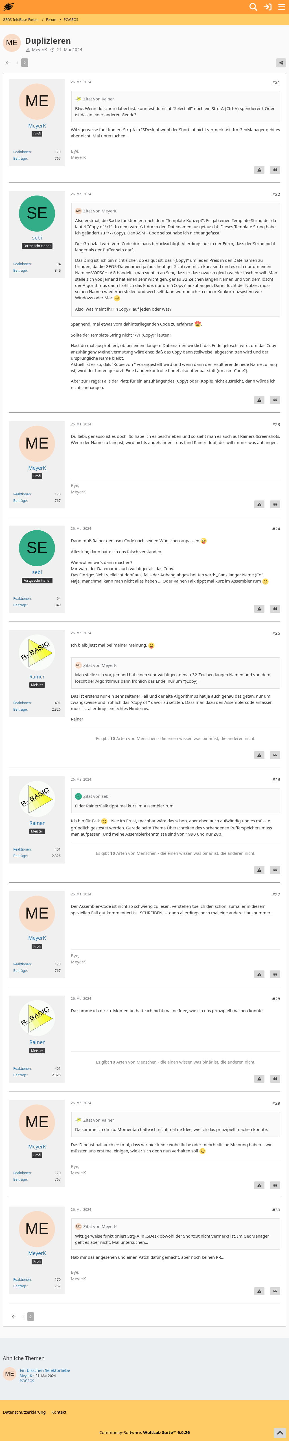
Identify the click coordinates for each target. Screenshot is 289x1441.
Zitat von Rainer (98, 99)
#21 (276, 82)
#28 (276, 998)
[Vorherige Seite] (8, 62)
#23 (276, 424)
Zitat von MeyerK (100, 211)
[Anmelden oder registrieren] (267, 7)
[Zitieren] (275, 170)
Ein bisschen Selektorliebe (45, 1370)
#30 (276, 1209)
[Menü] (281, 7)
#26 (276, 779)
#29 (276, 1103)
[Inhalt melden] (259, 170)
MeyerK (26, 1375)
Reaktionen (22, 152)
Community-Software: (144, 1432)
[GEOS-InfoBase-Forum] (9, 7)
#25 (276, 633)
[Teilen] (281, 62)
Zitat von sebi (96, 796)
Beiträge (20, 158)
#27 (276, 894)
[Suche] (253, 7)
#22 (276, 194)
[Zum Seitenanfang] (280, 1433)
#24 (276, 528)
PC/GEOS (27, 1380)
